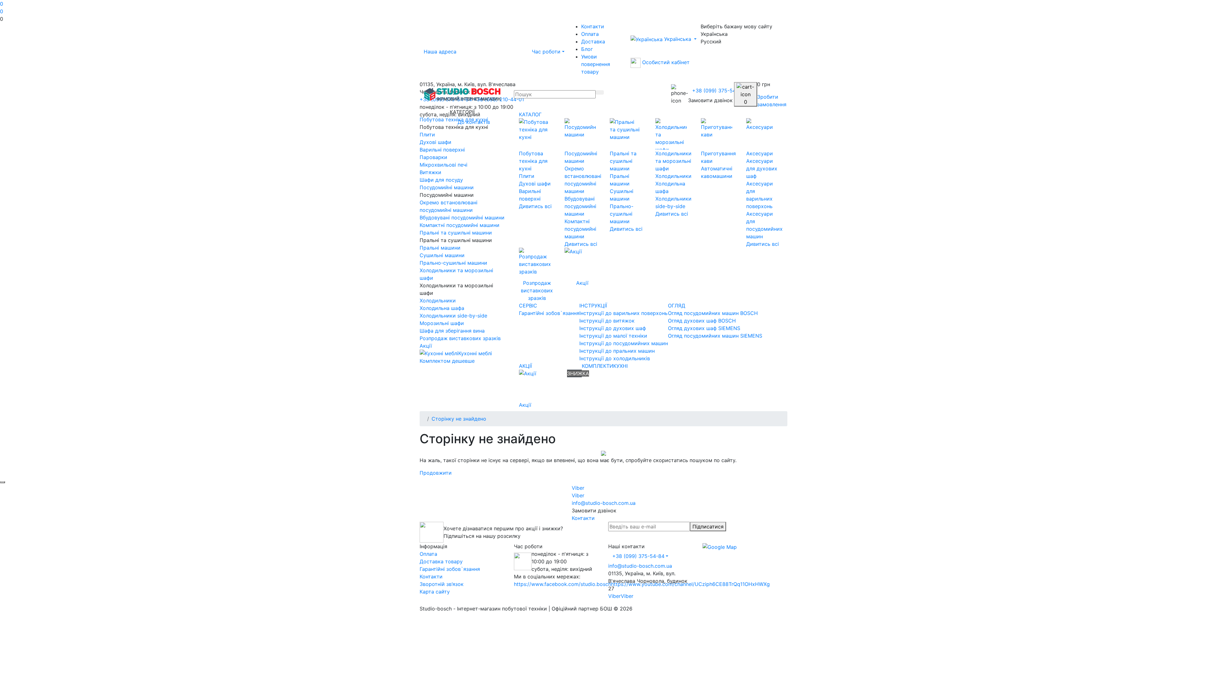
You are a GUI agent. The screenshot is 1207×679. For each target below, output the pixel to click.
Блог (587, 49)
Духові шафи (535, 183)
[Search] (600, 92)
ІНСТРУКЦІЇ (593, 305)
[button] (603, 19)
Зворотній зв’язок (442, 584)
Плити (526, 176)
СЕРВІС (528, 305)
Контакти (592, 26)
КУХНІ (620, 366)
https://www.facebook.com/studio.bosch (562, 584)
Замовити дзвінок (710, 100)
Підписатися (708, 526)
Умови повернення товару (595, 64)
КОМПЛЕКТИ (597, 366)
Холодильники (673, 176)
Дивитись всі (535, 206)
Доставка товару (441, 561)
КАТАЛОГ (530, 114)
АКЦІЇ (525, 366)
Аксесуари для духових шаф (761, 168)
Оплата (590, 34)
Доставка (593, 41)
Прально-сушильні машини (621, 213)
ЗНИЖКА (578, 373)
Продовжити (436, 473)
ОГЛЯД (676, 305)
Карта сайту (435, 591)
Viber (614, 596)
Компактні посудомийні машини (580, 229)
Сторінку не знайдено (459, 419)
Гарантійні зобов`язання (450, 569)
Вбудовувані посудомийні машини (580, 206)
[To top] (2, 482)
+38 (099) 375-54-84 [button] (638, 556)
